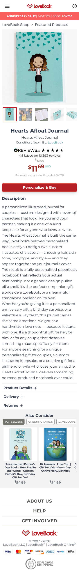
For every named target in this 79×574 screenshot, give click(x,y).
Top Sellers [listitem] (14, 421)
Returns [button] (11, 405)
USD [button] (48, 166)
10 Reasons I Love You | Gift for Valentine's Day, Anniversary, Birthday (55, 467)
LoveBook (55, 142)
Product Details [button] (18, 388)
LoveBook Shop (15, 25)
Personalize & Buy (39, 187)
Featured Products (51, 25)
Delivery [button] (12, 397)
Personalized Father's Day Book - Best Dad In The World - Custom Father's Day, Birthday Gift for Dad (20, 470)
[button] (7, 6)
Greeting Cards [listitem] (40, 421)
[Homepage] (39, 6)
